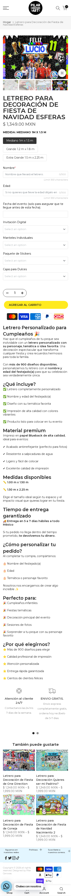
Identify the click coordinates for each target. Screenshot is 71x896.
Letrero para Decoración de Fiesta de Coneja (18, 824)
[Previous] (6, 57)
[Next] (65, 57)
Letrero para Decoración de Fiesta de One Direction (18, 780)
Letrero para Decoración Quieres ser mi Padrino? (50, 780)
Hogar (7, 22)
